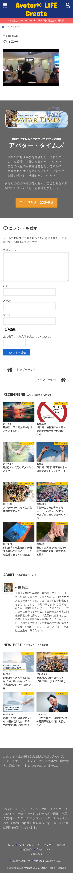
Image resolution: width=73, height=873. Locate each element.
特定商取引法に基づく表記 (47, 861)
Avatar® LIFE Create (36, 9)
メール (7, 300)
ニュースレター (45, 845)
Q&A (48, 849)
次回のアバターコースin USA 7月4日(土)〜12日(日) (37, 20)
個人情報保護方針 (21, 861)
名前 (5, 285)
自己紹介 (27, 849)
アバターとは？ (26, 845)
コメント (10, 249)
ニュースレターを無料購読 (36, 202)
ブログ (38, 849)
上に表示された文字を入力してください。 (28, 336)
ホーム (10, 845)
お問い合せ (36, 854)
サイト (7, 314)
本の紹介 (61, 845)
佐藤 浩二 (21, 587)
